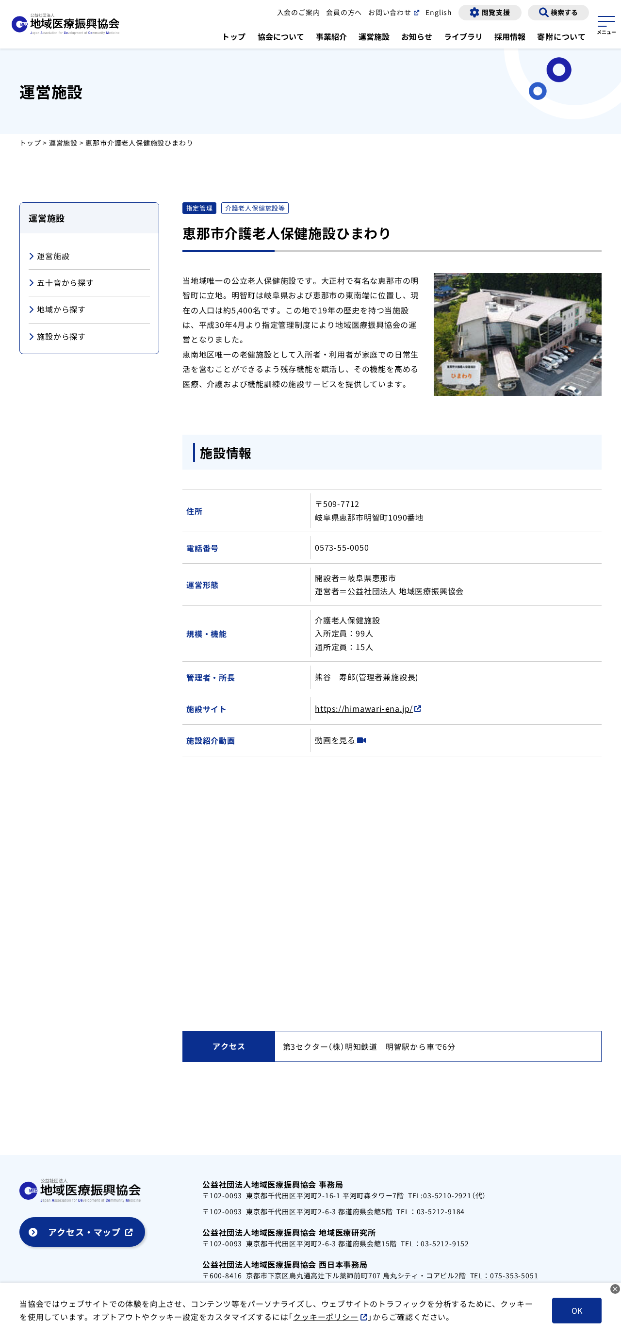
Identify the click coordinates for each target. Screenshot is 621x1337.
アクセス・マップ (84, 1231)
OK (577, 1310)
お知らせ (416, 36)
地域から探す (61, 309)
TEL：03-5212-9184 (430, 1211)
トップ (234, 36)
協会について (281, 36)
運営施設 (374, 36)
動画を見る (335, 740)
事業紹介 (331, 36)
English (438, 12)
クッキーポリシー (325, 1316)
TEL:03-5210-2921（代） (447, 1195)
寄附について (561, 36)
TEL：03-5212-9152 (435, 1243)
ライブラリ (463, 36)
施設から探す (61, 336)
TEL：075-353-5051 (504, 1275)
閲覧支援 (496, 12)
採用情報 (509, 36)
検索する (564, 12)
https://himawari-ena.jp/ (364, 708)
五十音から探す (65, 282)
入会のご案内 (298, 12)
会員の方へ (344, 12)
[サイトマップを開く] (606, 24)
